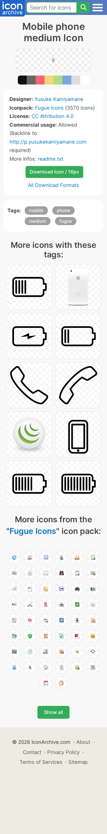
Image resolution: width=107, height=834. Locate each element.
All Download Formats (53, 185)
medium (37, 221)
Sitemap (78, 762)
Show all (53, 712)
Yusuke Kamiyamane (58, 99)
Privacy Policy (63, 752)
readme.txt (50, 159)
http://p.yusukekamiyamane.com (48, 142)
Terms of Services (41, 762)
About (83, 742)
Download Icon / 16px (54, 172)
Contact (32, 752)
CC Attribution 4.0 (52, 116)
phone (63, 210)
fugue (65, 221)
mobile (36, 210)
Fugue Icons (49, 108)
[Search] (83, 7)
